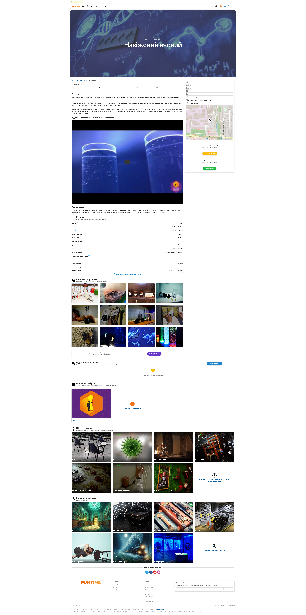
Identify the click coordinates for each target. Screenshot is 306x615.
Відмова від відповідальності (151, 601)
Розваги (76, 80)
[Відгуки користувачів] (225, 6)
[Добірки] (220, 6)
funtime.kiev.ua (230, 605)
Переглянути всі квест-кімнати (214, 550)
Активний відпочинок (118, 591)
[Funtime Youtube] (155, 572)
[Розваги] (97, 6)
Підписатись (228, 589)
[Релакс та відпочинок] (106, 6)
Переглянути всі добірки (132, 408)
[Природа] (92, 6)
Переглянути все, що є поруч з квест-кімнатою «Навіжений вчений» (214, 480)
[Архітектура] (83, 6)
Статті (145, 589)
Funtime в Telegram (77, 1)
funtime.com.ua (161, 609)
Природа (115, 587)
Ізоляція (75, 420)
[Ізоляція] (91, 403)
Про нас (146, 584)
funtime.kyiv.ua (219, 605)
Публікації (146, 591)
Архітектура (116, 584)
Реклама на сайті (148, 587)
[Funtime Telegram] (147, 572)
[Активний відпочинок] (101, 6)
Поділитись (155, 354)
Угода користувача (149, 599)
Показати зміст (79, 84)
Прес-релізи (147, 592)
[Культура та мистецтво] (88, 6)
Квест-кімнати (83, 80)
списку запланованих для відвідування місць (209, 148)
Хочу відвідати (210, 153)
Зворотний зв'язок (230, 1)
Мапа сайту (147, 594)
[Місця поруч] (216, 6)
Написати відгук (214, 363)
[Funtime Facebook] (151, 572)
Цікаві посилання (148, 596)
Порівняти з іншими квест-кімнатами (128, 274)
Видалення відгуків (149, 598)
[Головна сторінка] (72, 80)
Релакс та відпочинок (118, 592)
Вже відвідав (210, 168)
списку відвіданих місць (209, 163)
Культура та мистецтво (119, 585)
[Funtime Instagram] (159, 572)
